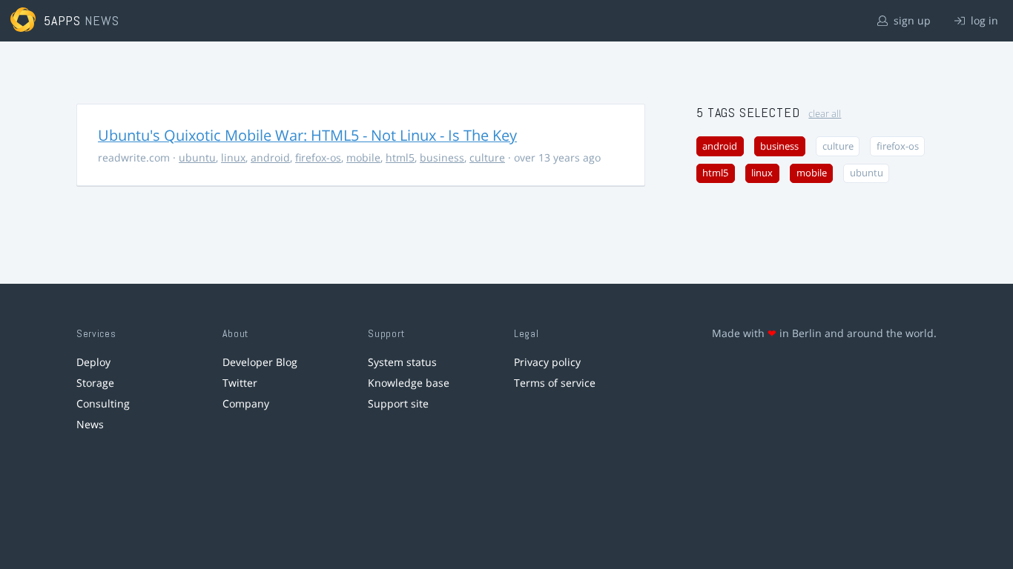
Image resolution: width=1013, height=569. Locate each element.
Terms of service (554, 383)
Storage (95, 383)
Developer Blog (259, 362)
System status (402, 362)
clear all (824, 113)
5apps (63, 20)
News (90, 424)
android (270, 157)
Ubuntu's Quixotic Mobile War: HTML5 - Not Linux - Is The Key (307, 135)
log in (983, 20)
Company (245, 403)
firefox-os (318, 157)
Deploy (93, 362)
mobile (363, 157)
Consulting (103, 403)
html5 (400, 157)
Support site (398, 403)
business (442, 157)
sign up (911, 20)
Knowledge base (408, 383)
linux (233, 157)
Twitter (239, 383)
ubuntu (197, 157)
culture (487, 157)
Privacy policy (547, 362)
